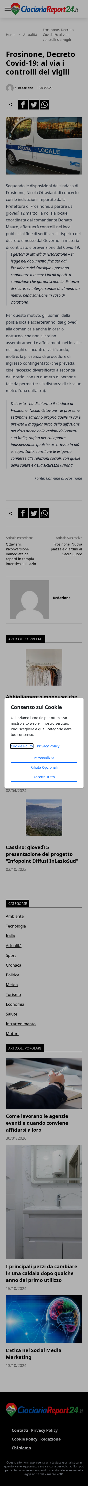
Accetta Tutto (44, 777)
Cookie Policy (22, 746)
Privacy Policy (48, 746)
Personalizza (44, 757)
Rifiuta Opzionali (44, 767)
